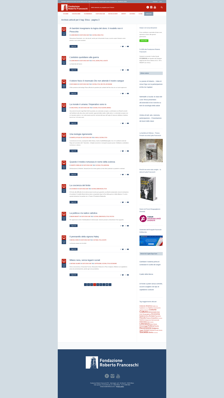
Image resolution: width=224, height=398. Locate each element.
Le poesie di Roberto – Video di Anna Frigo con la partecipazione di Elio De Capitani (150, 84)
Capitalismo (98, 263)
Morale (109, 107)
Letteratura (144, 324)
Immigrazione (147, 320)
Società (105, 60)
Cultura (94, 35)
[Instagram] (151, 7)
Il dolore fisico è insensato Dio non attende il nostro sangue (97, 81)
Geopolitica (154, 318)
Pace (101, 60)
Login (160, 1)
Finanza (148, 318)
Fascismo (158, 316)
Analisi (154, 306)
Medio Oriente (153, 324)
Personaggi (143, 326)
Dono (98, 35)
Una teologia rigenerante (81, 134)
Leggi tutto (73, 46)
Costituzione (145, 309)
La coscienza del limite (80, 185)
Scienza (152, 330)
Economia (155, 314)
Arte (157, 306)
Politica (112, 216)
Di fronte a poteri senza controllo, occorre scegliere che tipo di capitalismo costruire (151, 287)
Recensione (109, 84)
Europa (152, 316)
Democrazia (99, 188)
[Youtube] (155, 7)
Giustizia (160, 318)
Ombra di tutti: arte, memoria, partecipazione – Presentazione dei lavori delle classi (150, 118)
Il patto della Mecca (146, 274)
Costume (95, 240)
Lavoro (98, 60)
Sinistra (160, 330)
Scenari (146, 330)
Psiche (156, 326)
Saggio (141, 330)
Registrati (155, 1)
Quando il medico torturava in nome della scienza (92, 162)
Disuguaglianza (147, 314)
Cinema (150, 308)
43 (107, 284)
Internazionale (155, 320)
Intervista (143, 322)
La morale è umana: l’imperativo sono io (88, 104)
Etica (101, 35)
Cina (147, 307)
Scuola (156, 330)
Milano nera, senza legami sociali (85, 260)
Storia (150, 332)
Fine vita (103, 84)
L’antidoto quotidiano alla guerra (84, 57)
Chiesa (97, 137)
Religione (155, 328)
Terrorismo (155, 332)
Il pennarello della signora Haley (84, 236)
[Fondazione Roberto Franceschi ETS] (112, 362)
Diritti (158, 312)
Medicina (106, 165)
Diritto (140, 314)
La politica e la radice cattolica (83, 213)
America (149, 306)
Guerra (141, 320)
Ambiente (142, 306)
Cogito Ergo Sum (84, 35)
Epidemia (142, 316)
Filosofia (103, 107)
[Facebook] (147, 7)
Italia (148, 322)
